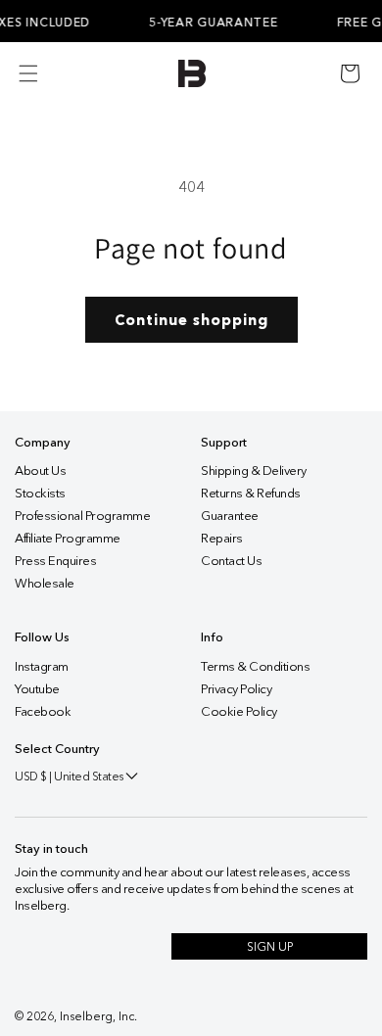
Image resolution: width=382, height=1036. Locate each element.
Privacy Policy (236, 688)
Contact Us (231, 560)
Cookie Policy (239, 711)
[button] (349, 73)
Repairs (222, 537)
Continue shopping (191, 319)
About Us (40, 470)
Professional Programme (82, 515)
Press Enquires (55, 560)
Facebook (43, 711)
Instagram (42, 666)
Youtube (37, 688)
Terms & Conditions (255, 666)
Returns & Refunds (251, 492)
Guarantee (230, 515)
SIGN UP (270, 946)
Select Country (57, 748)
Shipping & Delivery (254, 470)
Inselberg (86, 1016)
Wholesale (44, 582)
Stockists (40, 492)
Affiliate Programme (67, 537)
